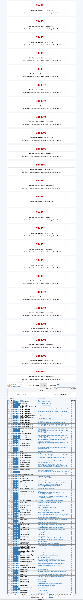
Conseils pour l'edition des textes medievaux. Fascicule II (51, 510)
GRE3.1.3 (16, 428)
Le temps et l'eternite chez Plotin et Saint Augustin (49, 502)
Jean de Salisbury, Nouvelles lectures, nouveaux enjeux (50, 415)
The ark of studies (42, 581)
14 (47, 594)
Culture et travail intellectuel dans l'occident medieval (50, 583)
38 (51, 596)
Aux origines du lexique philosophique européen (49, 555)
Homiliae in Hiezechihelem (44, 401)
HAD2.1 (16, 521)
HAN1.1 (16, 574)
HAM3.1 (16, 573)
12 (41, 594)
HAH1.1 (16, 522)
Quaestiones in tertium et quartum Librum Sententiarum (50, 500)
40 (57, 596)
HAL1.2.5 (16, 537)
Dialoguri (40, 407)
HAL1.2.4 (16, 536)
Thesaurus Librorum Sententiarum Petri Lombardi (49, 565)
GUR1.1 (16, 505)
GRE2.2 (16, 411)
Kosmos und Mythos (42, 579)
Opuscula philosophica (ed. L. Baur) (46, 462)
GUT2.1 (16, 509)
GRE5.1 (16, 447)
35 (42, 596)
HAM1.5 (16, 557)
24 (10, 596)
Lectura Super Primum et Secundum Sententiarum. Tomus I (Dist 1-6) (53, 424)
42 (62, 596)
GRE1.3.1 (16, 403)
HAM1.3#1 (16, 552)
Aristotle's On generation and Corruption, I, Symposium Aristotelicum (53, 514)
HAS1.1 (16, 583)
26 (16, 596)
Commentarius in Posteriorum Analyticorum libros (49, 464)
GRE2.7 (16, 422)
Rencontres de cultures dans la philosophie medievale (50, 559)
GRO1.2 (16, 460)
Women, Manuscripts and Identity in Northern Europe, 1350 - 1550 (53, 574)
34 (39, 596)
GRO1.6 (16, 469)
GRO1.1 (16, 459)
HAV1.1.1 (16, 588)
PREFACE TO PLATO (42, 590)
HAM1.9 (16, 565)
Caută (43, 385)
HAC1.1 (16, 517)
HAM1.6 (16, 559)
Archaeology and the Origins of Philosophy (47, 522)
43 (65, 596)
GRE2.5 (16, 418)
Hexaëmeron (41, 459)
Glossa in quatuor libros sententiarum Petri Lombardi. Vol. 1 (51, 524)
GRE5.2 (16, 450)
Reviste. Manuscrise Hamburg (45, 573)
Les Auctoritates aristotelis (44, 557)
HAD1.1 (16, 519)
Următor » (70, 596)
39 (54, 596)
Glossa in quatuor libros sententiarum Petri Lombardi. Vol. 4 (51, 529)
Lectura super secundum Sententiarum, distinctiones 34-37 (51, 439)
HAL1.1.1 (16, 524)
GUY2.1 (16, 512)
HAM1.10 (16, 567)
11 (39, 594)
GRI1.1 (16, 453)
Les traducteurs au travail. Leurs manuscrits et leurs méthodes (52, 550)
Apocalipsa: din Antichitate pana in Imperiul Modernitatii (50, 539)
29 (25, 596)
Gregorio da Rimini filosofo (44, 441)
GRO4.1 (16, 482)
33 (36, 596)
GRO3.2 (16, 480)
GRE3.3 (16, 441)
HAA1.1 (16, 514)
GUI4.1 (16, 504)
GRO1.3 (16, 462)
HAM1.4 (16, 555)
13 (44, 594)
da (71, 401)
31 (31, 596)
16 (53, 594)
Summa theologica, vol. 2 (43, 532)
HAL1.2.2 (16, 532)
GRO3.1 (16, 478)
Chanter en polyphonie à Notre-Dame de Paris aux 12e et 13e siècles (53, 482)
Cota (14, 400)
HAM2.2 (16, 571)
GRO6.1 (16, 486)
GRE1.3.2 (16, 405)
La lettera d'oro (41, 504)
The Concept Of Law (42, 578)
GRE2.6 (16, 420)
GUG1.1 (16, 497)
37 (48, 596)
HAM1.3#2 (16, 554)
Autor (21, 400)
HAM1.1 (16, 545)
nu (71, 476)
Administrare (52, 385)
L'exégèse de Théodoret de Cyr (45, 499)
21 (67, 594)
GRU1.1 (16, 488)
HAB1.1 (16, 515)
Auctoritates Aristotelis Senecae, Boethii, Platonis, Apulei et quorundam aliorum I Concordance (51, 561)
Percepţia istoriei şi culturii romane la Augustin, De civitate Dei (52, 457)
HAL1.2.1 (16, 531)
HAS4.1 (16, 587)
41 (59, 596)
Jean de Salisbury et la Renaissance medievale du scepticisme (52, 411)
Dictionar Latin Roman (43, 509)
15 (50, 594)
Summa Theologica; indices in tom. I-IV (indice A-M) (49, 537)
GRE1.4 (16, 407)
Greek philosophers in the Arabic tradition (47, 507)
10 (36, 594)
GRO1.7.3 (16, 474)
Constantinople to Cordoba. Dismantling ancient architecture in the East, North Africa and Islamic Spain (53, 443)
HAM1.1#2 (16, 548)
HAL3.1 (16, 541)
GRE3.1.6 (16, 435)
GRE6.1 (16, 451)
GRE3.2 (16, 439)
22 (70, 594)
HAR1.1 (16, 576)
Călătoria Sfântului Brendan (44, 476)
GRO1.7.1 (16, 472)
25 (13, 596)
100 (51, 597)
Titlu (38, 400)
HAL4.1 (16, 543)
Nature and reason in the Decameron (46, 585)
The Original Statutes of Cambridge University (48, 517)
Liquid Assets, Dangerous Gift (44, 486)
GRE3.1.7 (16, 437)
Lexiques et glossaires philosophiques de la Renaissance (51, 552)
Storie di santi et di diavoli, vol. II (45, 405)
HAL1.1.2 (16, 526)
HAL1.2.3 (16, 534)
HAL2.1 (16, 539)
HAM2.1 (16, 569)
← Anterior (11, 398)
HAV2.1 (16, 590)
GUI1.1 (16, 499)
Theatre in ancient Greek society (45, 451)
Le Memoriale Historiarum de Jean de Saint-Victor (49, 512)
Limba (47, 388)
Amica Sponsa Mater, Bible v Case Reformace (48, 543)
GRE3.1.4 (16, 431)
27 (19, 596)
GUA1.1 (16, 490)
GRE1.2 (16, 401)
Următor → (72, 398)
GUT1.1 (16, 507)
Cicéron (39, 453)
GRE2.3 (16, 413)
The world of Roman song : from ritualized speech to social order (52, 515)
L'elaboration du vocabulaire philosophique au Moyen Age (51, 563)
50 (47, 597)
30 (28, 596)
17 (56, 594)
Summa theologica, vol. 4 (43, 536)
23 (73, 594)
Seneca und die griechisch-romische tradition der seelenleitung (52, 519)
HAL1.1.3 (16, 527)
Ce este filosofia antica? (43, 521)
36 (45, 596)
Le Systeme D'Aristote (43, 569)
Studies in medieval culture (44, 587)
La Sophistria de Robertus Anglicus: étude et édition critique (51, 480)
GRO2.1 (16, 476)
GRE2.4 (16, 415)
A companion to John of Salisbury (45, 418)
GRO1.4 (16, 464)
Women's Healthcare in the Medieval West (47, 450)
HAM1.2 (16, 550)
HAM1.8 (16, 563)
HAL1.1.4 (16, 529)
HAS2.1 (16, 585)
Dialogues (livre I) (42, 588)
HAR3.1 (16, 579)
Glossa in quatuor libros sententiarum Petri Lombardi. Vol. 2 (51, 526)
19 (62, 594)
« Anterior (11, 594)
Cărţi (28, 385)
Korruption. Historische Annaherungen (46, 488)
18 (59, 594)
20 (65, 594)
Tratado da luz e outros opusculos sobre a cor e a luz (50, 460)
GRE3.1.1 (16, 424)
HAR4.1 (16, 581)
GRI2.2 (16, 457)
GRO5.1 (16, 484)
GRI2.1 (16, 455)
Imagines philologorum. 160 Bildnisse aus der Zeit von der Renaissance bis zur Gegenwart (51, 493)
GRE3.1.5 (16, 433)
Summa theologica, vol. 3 (43, 534)
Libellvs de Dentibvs (42, 541)
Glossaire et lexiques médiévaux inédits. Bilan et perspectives (52, 545)
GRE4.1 (16, 443)
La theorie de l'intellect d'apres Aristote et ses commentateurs (52, 571)
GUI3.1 (16, 502)
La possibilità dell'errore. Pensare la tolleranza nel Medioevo (51, 422)
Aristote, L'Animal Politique (44, 505)
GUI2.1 (16, 500)
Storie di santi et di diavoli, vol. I (45, 403)
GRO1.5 (16, 466)
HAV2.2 (16, 592)
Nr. (8, 400)
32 (33, 596)
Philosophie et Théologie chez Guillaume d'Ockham (49, 495)
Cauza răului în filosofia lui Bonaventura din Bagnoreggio (51, 576)
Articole (35, 385)
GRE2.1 (16, 409)
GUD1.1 (16, 492)
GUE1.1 (16, 495)
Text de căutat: (20, 394)
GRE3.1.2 (16, 426)
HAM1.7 (16, 561)
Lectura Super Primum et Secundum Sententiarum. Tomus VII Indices (53, 437)
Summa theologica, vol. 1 (43, 531)
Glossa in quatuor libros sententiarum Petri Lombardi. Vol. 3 (51, 527)
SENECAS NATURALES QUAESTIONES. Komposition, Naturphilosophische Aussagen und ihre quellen (50, 485)
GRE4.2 (16, 445)
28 (22, 596)
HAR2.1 (16, 578)
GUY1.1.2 (16, 510)
